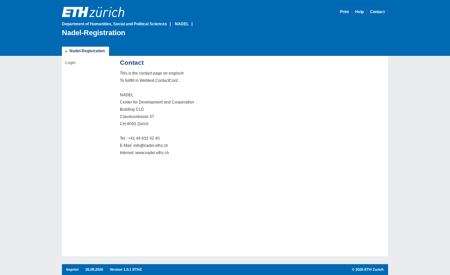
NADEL (182, 24)
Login (70, 62)
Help (359, 12)
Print (344, 12)
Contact (377, 12)
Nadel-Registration (96, 33)
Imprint (72, 269)
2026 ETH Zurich (369, 269)
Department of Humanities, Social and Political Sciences (114, 24)
